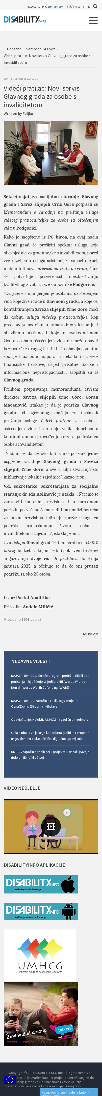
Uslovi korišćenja (67, 7)
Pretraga (95, 6)
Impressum (45, 7)
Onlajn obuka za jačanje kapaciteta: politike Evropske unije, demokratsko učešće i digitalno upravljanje (50, 735)
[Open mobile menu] (93, 20)
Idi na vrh (90, 633)
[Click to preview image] (51, 152)
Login (86, 7)
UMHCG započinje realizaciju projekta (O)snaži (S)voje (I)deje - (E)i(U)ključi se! (50, 755)
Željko (28, 113)
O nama (31, 7)
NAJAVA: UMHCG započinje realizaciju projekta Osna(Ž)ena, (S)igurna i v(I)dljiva (44, 703)
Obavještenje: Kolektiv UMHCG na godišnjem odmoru (50, 719)
